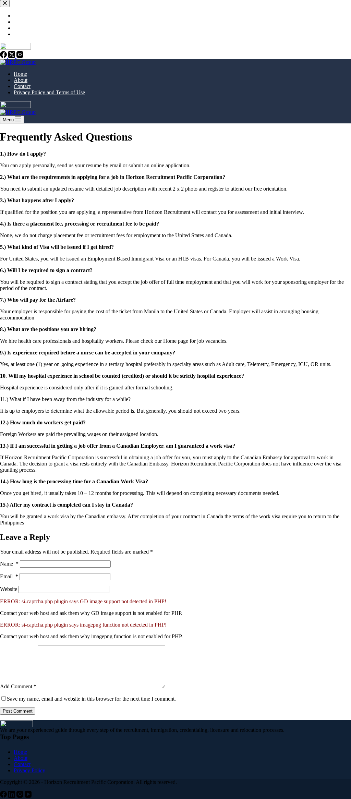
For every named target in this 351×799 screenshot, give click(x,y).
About (20, 80)
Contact (22, 86)
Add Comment (18, 686)
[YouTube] (28, 796)
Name (9, 564)
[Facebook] (4, 796)
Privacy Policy (29, 770)
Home (20, 74)
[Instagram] (20, 796)
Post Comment (18, 711)
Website (8, 589)
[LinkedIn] (12, 796)
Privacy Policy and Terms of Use (49, 92)
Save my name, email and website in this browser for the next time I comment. (91, 699)
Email (9, 576)
